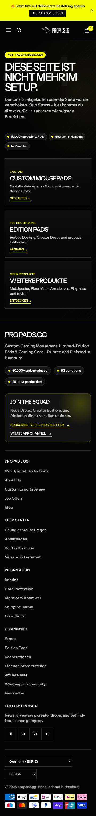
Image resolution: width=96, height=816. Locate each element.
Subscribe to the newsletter (40, 425)
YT (35, 734)
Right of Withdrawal (23, 598)
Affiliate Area (16, 675)
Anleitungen (16, 539)
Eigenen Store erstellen (26, 666)
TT (48, 734)
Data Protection (19, 588)
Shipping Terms (19, 607)
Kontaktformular (19, 548)
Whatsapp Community (25, 684)
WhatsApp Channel (31, 433)
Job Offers (14, 498)
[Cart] (87, 30)
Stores (10, 638)
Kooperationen (18, 656)
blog (9, 507)
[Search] (19, 30)
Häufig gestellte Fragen (26, 530)
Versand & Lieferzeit (23, 557)
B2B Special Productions (26, 471)
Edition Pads (16, 647)
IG (23, 734)
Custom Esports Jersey (25, 489)
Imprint (11, 579)
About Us (13, 480)
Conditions (15, 616)
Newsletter (14, 693)
